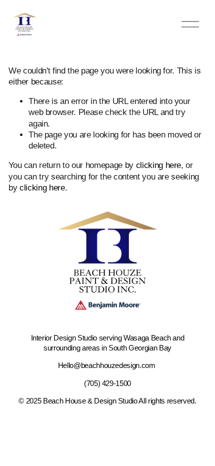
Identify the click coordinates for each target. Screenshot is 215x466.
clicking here (159, 165)
